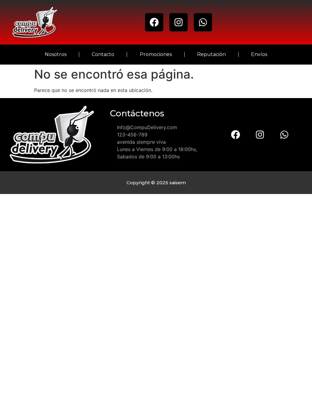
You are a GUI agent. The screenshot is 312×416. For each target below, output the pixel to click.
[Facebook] (154, 22)
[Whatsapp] (203, 22)
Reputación (211, 54)
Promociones (156, 54)
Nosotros (55, 54)
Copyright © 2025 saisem (156, 182)
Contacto (103, 54)
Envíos (259, 54)
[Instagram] (178, 22)
